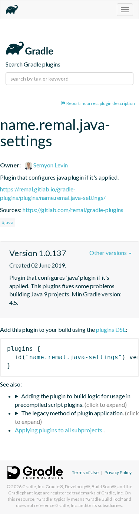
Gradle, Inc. (33, 486)
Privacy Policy (118, 472)
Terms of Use (85, 472)
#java (7, 222)
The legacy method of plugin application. (72, 412)
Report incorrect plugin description (100, 103)
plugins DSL (111, 329)
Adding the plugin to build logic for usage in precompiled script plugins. (72, 400)
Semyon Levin (50, 165)
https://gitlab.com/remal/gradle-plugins (73, 209)
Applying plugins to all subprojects (59, 429)
